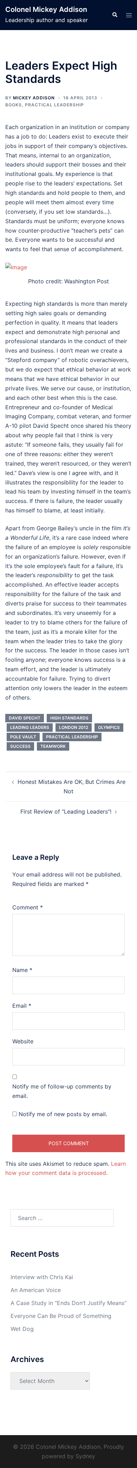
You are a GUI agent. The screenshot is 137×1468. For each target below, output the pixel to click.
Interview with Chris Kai (42, 1277)
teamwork (53, 746)
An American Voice (36, 1289)
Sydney (85, 1456)
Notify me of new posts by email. (63, 1114)
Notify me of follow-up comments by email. (61, 1091)
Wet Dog (22, 1328)
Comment (27, 907)
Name (22, 969)
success (20, 746)
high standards (69, 718)
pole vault (23, 736)
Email (21, 1005)
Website (22, 1041)
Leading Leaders (29, 727)
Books (13, 104)
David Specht (24, 718)
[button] (114, 15)
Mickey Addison (34, 97)
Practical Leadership (54, 104)
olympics (109, 727)
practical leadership (72, 736)
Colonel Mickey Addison (46, 9)
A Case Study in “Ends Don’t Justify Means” (68, 1302)
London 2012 (73, 727)
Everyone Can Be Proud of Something (61, 1315)
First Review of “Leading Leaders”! (65, 811)
